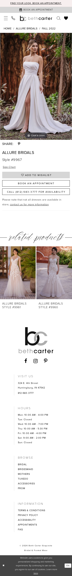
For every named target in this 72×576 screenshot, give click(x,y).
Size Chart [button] (9, 167)
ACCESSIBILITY (27, 520)
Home (8, 28)
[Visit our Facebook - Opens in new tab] (25, 361)
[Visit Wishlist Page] (66, 18)
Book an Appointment (36, 183)
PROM (21, 488)
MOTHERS (24, 474)
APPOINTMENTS (27, 524)
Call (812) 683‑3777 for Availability (36, 192)
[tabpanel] (36, 86)
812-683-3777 (26, 393)
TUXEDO (23, 478)
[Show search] (58, 18)
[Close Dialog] (3, 565)
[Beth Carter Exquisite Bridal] (36, 18)
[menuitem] (6, 18)
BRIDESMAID (25, 469)
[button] (6, 18)
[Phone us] (13, 18)
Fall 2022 (49, 28)
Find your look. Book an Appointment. (36, 3)
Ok (68, 565)
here (36, 573)
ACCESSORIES (26, 483)
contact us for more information (29, 204)
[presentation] (28, 272)
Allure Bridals (26, 28)
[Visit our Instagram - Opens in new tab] (35, 361)
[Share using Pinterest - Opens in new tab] (19, 144)
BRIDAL (22, 464)
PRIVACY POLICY (28, 515)
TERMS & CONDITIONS (31, 510)
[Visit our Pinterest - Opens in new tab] (46, 361)
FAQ (20, 529)
